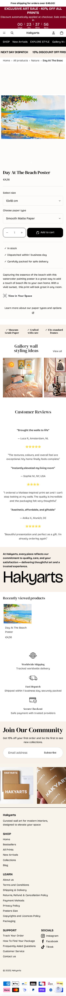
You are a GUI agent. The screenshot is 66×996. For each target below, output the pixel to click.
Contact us (9, 956)
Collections (9, 860)
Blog (5, 865)
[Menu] (4, 33)
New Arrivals (19, 41)
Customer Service (13, 951)
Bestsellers (9, 844)
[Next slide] (59, 378)
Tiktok (50, 946)
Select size (9, 192)
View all (57, 351)
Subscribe (50, 752)
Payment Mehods (13, 900)
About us (8, 879)
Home (6, 839)
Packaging (9, 921)
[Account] (54, 33)
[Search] (12, 33)
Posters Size (10, 910)
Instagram (52, 935)
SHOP (6, 41)
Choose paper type (14, 210)
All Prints (8, 849)
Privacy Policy (11, 905)
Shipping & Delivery (15, 890)
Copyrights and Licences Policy (21, 916)
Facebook (52, 941)
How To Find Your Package (19, 941)
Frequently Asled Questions (19, 946)
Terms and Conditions (16, 884)
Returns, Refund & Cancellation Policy (25, 895)
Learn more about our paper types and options (33, 308)
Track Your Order (13, 935)
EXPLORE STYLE (40, 41)
